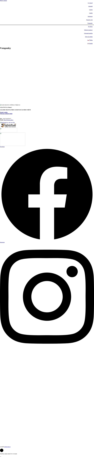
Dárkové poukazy (88, 30)
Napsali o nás (89, 19)
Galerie (91, 9)
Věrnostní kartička (88, 33)
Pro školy (90, 26)
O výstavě (90, 3)
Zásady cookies (4, 112)
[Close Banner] (0, 456)
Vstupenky (90, 23)
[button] (1, 450)
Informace (90, 16)
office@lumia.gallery (8, 120)
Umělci (91, 13)
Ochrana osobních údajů (6, 113)
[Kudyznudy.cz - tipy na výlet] (7, 122)
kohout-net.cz (7, 446)
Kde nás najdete (89, 36)
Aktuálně (90, 6)
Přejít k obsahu (3, 0)
